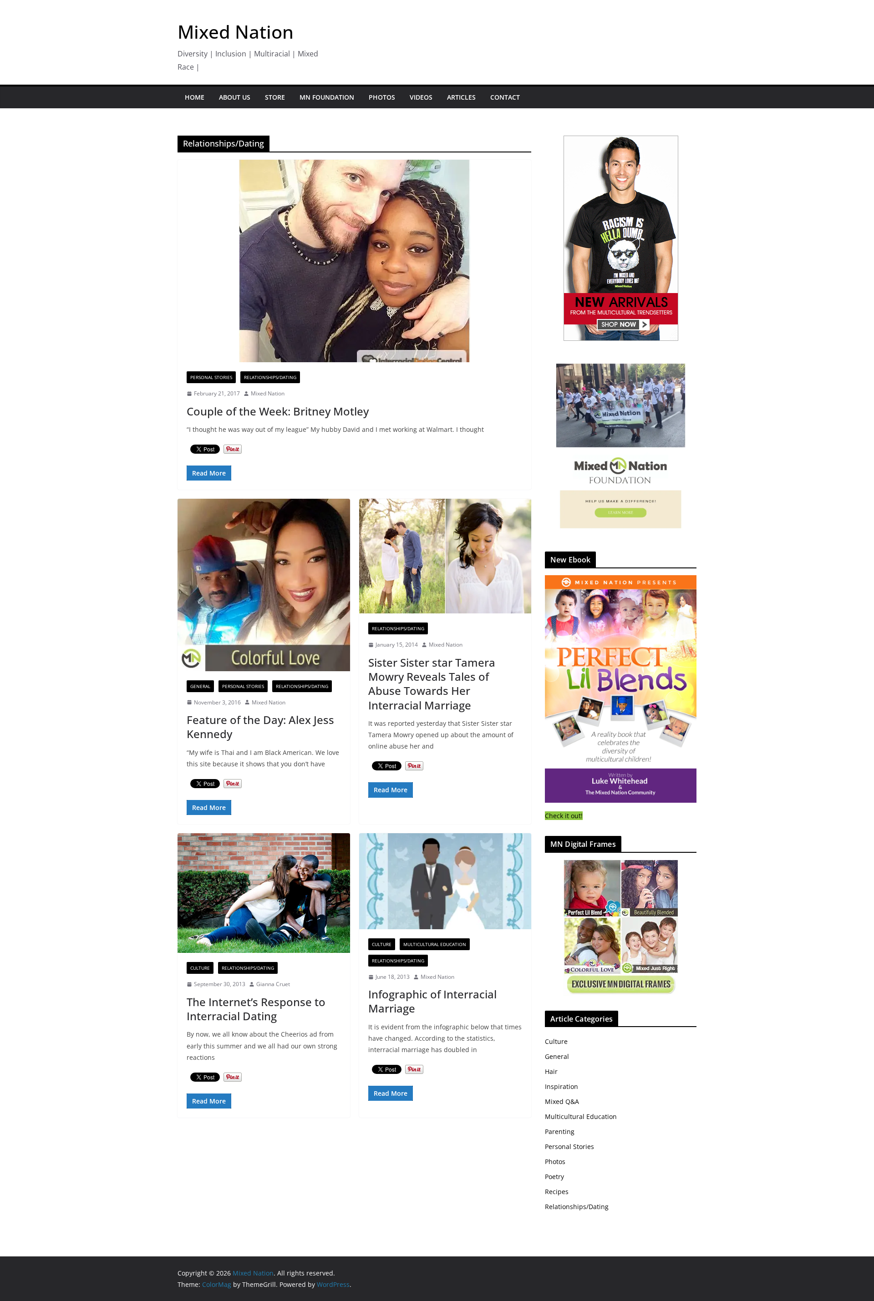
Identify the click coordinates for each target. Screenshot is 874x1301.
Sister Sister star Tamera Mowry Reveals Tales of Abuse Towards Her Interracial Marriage (431, 684)
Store (275, 97)
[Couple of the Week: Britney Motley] (354, 261)
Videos (421, 97)
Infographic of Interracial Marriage (432, 1001)
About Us (234, 97)
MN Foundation (327, 97)
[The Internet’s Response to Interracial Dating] (264, 893)
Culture (200, 968)
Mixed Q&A (562, 1101)
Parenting (559, 1131)
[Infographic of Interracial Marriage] (445, 881)
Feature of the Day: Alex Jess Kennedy (260, 726)
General (200, 686)
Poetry (554, 1176)
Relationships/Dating (270, 377)
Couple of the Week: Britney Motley (278, 411)
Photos (382, 97)
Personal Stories (211, 377)
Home (194, 97)
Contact (505, 97)
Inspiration (561, 1086)
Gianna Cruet (273, 984)
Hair (551, 1071)
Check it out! (564, 815)
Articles (461, 97)
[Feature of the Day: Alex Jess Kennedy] (264, 585)
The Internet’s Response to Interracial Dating (256, 1008)
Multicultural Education (434, 944)
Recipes (557, 1191)
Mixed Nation (236, 31)
